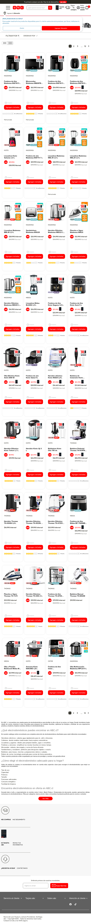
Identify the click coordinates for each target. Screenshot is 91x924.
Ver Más (45, 798)
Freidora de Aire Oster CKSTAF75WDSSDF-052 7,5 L (56, 668)
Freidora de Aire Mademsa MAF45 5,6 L (12, 82)
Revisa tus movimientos (12, 844)
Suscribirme (61, 885)
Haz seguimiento (13, 819)
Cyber (41, 792)
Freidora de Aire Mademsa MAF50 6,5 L (78, 82)
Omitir (22, 28)
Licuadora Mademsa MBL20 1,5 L (78, 157)
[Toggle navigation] (8, 8)
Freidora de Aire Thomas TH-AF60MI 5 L (56, 595)
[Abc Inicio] (18, 8)
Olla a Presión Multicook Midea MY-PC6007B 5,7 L (12, 668)
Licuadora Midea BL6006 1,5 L (32, 304)
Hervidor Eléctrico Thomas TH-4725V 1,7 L (55, 522)
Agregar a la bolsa (12, 107)
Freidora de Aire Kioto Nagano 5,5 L (56, 304)
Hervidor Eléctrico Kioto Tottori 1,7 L (11, 449)
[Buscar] (50, 8)
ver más (63, 2)
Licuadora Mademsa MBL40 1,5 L (56, 157)
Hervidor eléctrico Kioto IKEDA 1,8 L (55, 377)
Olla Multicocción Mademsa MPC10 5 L (78, 668)
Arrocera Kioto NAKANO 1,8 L (32, 668)
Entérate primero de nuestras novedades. (45, 880)
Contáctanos (14, 868)
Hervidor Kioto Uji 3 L (34, 449)
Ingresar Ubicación (61, 28)
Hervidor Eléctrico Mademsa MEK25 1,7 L (12, 304)
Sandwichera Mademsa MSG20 (33, 231)
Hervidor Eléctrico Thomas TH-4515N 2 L (34, 522)
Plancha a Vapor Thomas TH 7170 (11, 595)
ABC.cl (6, 722)
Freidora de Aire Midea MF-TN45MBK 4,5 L (78, 522)
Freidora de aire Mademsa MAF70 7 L (34, 157)
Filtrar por (11, 36)
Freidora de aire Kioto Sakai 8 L (32, 377)
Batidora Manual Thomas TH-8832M (77, 595)
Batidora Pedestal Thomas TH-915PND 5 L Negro (78, 450)
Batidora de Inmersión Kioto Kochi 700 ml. (76, 377)
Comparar (9, 102)
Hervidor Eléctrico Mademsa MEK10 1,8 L (56, 231)
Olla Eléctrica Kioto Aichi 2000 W (12, 377)
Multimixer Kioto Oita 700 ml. (54, 449)
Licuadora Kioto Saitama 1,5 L (10, 157)
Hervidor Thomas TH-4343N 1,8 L (11, 522)
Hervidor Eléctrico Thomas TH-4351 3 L (34, 595)
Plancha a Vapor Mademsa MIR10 (76, 231)
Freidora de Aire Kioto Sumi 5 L (76, 304)
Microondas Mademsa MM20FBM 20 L (34, 82)
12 (85, 46)
